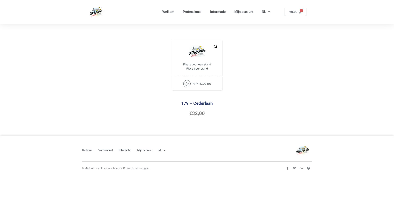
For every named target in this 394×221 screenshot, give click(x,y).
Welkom (168, 12)
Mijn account (243, 12)
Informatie (218, 12)
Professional (192, 12)
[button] (215, 46)
